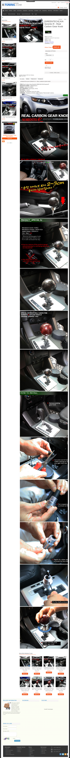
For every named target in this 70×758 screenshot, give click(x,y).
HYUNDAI (36, 10)
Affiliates (31, 751)
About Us (5, 14)
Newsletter (43, 753)
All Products (32, 755)
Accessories (19, 10)
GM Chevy (50, 10)
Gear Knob (57, 37)
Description (22, 78)
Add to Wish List (48, 67)
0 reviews (51, 72)
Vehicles (27, 78)
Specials (31, 753)
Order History (43, 750)
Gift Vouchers (32, 750)
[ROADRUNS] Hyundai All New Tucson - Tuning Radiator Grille (9, 136)
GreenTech (50, 36)
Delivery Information (11, 14)
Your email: (5, 728)
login (59, 2)
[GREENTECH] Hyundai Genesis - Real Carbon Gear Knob (61, 689)
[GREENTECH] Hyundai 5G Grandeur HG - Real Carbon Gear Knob (49, 689)
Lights (14, 10)
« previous (60, 19)
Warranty (18, 14)
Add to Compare (48, 68)
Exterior (10, 10)
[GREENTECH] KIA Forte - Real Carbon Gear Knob (49, 668)
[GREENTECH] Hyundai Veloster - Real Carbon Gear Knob (61, 669)
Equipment (25, 10)
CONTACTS (31, 0)
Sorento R (52, 37)
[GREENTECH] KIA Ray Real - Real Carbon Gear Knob (37, 689)
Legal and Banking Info (26, 14)
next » (65, 19)
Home (20, 17)
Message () (6, 731)
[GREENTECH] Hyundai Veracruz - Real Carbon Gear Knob (37, 669)
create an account (64, 2)
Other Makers (55, 10)
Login (36, 14)
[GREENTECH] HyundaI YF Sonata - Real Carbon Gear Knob (25, 669)
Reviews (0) (40, 78)
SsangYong (44, 10)
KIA (40, 10)
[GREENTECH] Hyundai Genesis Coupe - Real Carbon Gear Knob (25, 689)
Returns (19, 750)
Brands (31, 748)
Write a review (56, 72)
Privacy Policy (8, 751)
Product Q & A (34, 78)
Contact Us (20, 748)
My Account (43, 748)
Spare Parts (31, 10)
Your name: (5, 726)
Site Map (19, 751)
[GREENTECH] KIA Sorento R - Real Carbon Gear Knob (31, 17)
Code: (14, 738)
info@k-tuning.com (56, 749)
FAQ (32, 14)
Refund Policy (8, 753)
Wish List (43, 751)
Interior (6, 10)
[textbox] (40, 5)
